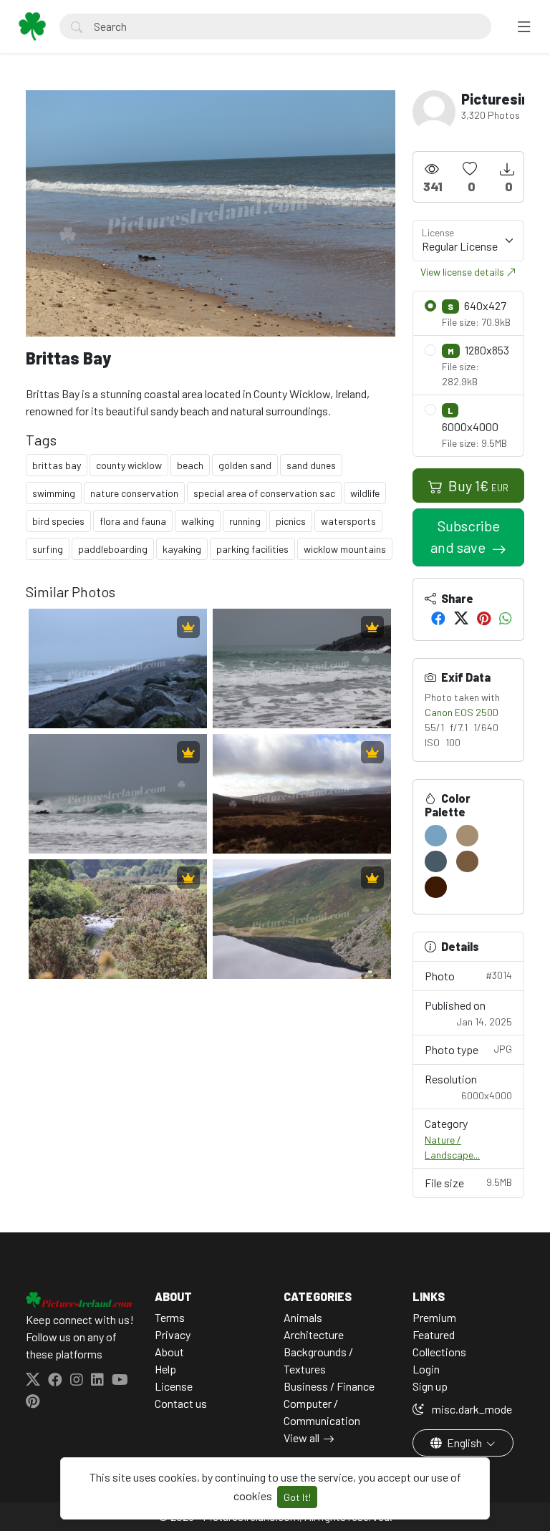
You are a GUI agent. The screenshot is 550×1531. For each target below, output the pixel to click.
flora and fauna (133, 521)
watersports (348, 521)
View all (301, 1437)
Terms (170, 1317)
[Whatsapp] (505, 618)
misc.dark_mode (471, 1409)
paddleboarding (113, 549)
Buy (476, 485)
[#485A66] (436, 861)
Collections (439, 1351)
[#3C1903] (436, 887)
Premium (434, 1317)
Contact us (181, 1403)
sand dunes (311, 465)
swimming (53, 493)
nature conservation (134, 493)
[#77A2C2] (436, 835)
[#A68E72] (467, 835)
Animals (303, 1317)
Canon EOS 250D (461, 712)
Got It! (297, 1497)
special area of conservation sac (264, 493)
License (174, 1386)
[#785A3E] (467, 861)
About (169, 1351)
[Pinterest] (484, 618)
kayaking (182, 549)
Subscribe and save (465, 536)
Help (165, 1369)
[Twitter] (461, 618)
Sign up (430, 1386)
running (245, 521)
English (464, 1442)
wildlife (365, 493)
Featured (433, 1334)
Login (426, 1369)
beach (190, 465)
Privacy (172, 1334)
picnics (291, 521)
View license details (463, 272)
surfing (47, 549)
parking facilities (252, 549)
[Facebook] (438, 618)
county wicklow (129, 465)
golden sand (244, 465)
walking (197, 521)
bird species (58, 521)
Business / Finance (329, 1386)
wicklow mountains (345, 549)
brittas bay (56, 465)
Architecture (314, 1334)
